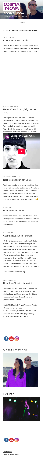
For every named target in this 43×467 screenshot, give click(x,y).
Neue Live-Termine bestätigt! (17, 283)
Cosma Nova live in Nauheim (18, 235)
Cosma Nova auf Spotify (15, 40)
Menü (23, 22)
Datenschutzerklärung (11, 454)
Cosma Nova (13, 13)
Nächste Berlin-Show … (15, 210)
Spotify (36, 48)
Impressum (7, 452)
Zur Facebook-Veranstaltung (14, 272)
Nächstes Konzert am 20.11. (17, 180)
